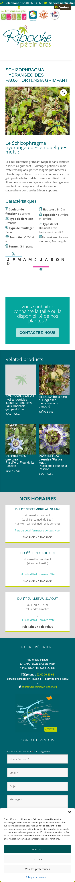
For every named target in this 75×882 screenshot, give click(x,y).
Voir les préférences (37, 869)
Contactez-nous (37, 333)
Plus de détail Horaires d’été (38, 574)
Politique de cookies (36, 877)
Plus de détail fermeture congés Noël (37, 530)
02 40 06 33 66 (45, 674)
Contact (64, 7)
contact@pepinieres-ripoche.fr (39, 686)
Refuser (37, 859)
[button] (69, 812)
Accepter (37, 849)
